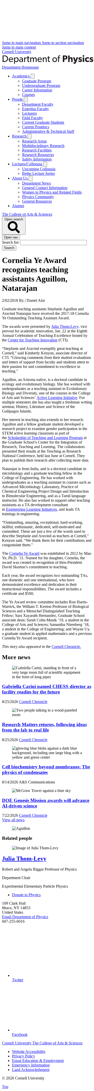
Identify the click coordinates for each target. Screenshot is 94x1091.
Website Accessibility (29, 1051)
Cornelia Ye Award (24, 553)
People (18, 99)
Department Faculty (37, 104)
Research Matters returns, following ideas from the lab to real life (44, 727)
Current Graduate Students (43, 122)
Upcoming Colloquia (38, 169)
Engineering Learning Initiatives (31, 509)
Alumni (18, 206)
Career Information (37, 90)
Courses (28, 94)
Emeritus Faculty (35, 109)
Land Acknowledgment (30, 1069)
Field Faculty (32, 118)
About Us (20, 178)
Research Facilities (37, 150)
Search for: (11, 242)
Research (20, 136)
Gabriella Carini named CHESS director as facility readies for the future (46, 689)
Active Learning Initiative (57, 397)
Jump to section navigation (63, 43)
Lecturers (29, 113)
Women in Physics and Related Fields (52, 192)
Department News (36, 183)
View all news (13, 820)
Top (5, 1086)
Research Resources (38, 155)
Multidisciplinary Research (43, 146)
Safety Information (37, 159)
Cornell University (16, 52)
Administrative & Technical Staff (48, 131)
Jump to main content (19, 47)
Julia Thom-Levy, (65, 326)
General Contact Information (44, 188)
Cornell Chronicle (33, 702)
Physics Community (38, 197)
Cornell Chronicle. (66, 646)
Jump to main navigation (22, 43)
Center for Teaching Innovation (32, 340)
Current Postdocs (35, 127)
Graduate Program (36, 81)
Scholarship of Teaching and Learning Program (45, 438)
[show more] (33, 76)
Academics (21, 76)
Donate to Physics (26, 895)
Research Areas (34, 141)
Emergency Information (31, 1065)
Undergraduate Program (41, 85)
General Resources (37, 201)
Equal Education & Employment (38, 1060)
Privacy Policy (23, 1056)
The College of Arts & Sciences (27, 214)
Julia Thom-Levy (24, 858)
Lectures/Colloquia (27, 164)
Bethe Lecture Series (38, 173)
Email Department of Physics (25, 917)
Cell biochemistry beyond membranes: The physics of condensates (46, 769)
